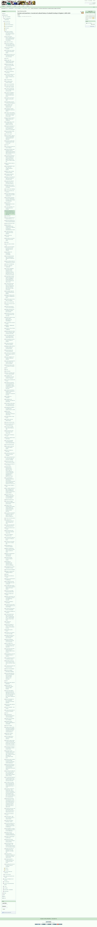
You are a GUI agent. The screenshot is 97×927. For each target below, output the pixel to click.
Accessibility (90, 0)
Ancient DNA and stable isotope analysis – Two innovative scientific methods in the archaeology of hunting (10, 845)
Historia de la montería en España (10, 576)
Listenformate (6, 891)
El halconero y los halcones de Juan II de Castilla (10, 633)
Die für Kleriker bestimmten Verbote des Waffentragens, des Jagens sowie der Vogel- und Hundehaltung (10, 199)
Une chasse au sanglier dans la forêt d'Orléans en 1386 (10, 427)
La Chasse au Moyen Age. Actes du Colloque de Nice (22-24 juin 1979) (10, 89)
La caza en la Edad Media (10, 84)
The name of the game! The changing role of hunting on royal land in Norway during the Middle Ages (10, 825)
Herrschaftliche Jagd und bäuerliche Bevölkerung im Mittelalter (10, 292)
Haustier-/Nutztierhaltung (9, 24)
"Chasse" (7, 144)
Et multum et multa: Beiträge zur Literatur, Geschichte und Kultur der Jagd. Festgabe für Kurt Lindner (10, 114)
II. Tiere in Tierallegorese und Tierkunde (8, 880)
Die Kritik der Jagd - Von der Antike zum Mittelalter (10, 300)
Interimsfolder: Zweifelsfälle (8, 889)
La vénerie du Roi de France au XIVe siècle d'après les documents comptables (10, 458)
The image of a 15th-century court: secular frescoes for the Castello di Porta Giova (10, 404)
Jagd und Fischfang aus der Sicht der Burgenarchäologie (10, 221)
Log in (3, 901)
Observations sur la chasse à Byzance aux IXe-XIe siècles (10, 239)
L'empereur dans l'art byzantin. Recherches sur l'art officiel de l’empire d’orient (10, 861)
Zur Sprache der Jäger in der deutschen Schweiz (10, 666)
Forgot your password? (7, 912)
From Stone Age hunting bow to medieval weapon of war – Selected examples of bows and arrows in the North (10, 779)
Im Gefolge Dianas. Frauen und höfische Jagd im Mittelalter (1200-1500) (10, 123)
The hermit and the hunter (10, 444)
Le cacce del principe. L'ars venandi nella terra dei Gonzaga (10, 207)
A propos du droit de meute (10, 422)
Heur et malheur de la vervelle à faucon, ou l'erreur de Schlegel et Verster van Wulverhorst (10, 645)
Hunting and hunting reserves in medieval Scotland (9, 558)
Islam (6, 367)
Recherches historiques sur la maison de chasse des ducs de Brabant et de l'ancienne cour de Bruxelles (10, 128)
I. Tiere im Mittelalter (18, 8)
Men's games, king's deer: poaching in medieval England (10, 447)
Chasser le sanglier (9, 725)
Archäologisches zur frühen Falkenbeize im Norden (10, 567)
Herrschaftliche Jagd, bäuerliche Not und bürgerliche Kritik (9, 105)
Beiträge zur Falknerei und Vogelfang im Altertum (10, 572)
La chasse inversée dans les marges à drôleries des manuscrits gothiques (10, 362)
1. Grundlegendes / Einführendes (8, 19)
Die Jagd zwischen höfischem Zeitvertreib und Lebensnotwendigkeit (10, 715)
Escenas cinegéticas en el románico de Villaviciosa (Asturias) (10, 358)
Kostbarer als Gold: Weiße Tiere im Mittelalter (10, 719)
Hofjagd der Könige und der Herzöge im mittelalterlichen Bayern (10, 296)
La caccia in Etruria (9, 79)
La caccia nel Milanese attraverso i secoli (9, 535)
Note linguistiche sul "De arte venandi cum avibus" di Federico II (10, 655)
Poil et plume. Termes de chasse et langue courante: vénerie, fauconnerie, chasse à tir (10, 662)
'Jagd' (7, 680)
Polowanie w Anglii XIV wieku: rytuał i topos (10, 438)
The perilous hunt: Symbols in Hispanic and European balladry (10, 51)
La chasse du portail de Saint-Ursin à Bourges (9, 344)
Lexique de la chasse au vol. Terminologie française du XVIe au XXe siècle (10, 55)
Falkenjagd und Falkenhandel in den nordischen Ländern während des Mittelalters (9, 563)
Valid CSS (54, 924)
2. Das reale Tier (24, 8)
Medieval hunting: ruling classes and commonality (10, 65)
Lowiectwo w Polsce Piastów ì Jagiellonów (10, 329)
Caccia (7, 369)
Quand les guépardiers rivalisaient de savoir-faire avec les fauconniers (10, 640)
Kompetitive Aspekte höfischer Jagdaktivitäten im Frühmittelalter (10, 722)
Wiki (4, 894)
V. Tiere (5, 886)
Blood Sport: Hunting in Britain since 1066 (9, 734)
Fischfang (6, 869)
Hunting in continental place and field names (10, 837)
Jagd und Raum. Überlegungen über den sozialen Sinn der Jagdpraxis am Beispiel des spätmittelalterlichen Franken (10, 227)
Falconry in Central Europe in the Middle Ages (10, 579)
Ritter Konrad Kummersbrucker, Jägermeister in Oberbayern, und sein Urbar (10, 413)
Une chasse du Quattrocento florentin (10, 380)
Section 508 (37, 924)
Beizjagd (7, 574)
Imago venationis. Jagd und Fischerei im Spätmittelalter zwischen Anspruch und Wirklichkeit (10, 137)
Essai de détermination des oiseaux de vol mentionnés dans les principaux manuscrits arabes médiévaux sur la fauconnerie (10, 676)
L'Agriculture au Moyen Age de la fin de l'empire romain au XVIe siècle (10, 142)
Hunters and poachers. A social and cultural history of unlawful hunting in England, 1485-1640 (10, 212)
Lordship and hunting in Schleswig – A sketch (9, 821)
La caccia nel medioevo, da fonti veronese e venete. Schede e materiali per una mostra (10, 76)
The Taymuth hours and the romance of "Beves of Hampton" (10, 340)
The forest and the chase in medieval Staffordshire (10, 424)
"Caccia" (7, 58)
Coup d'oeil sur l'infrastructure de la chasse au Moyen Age (10, 203)
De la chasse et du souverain (9, 236)
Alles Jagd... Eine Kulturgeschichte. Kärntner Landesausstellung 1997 (10, 61)
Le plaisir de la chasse (9, 41)
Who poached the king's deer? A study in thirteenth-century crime (10, 531)
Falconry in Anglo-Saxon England (9, 594)
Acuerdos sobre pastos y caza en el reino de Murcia (10, 307)
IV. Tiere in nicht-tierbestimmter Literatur (9, 884)
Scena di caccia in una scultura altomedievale (9, 351)
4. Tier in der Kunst (8, 874)
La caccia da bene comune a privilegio (10, 323)
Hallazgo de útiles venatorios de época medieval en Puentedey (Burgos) (10, 347)
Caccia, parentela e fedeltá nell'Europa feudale (10, 132)
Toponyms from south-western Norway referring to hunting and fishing (10, 840)
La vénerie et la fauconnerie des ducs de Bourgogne (10, 609)
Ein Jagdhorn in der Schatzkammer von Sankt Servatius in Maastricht (10, 376)
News (4, 896)
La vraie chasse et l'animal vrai (10, 245)
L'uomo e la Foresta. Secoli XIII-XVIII (10, 304)
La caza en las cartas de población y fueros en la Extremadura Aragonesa (10, 182)
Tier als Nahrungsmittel (9, 26)
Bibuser (19, 16)
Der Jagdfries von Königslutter (8, 397)
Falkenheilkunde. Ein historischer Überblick (9, 546)
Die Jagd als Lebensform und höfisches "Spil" (10, 175)
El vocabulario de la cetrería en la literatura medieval (10, 658)
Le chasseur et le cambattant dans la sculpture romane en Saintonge (10, 354)
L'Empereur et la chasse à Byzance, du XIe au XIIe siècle (10, 99)
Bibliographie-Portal (18, 3)
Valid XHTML (48, 924)
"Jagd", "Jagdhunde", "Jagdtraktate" (9, 266)
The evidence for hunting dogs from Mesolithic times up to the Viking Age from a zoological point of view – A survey (10, 785)
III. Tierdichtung (6, 881)
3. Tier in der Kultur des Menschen (8, 872)
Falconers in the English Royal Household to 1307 (10, 591)
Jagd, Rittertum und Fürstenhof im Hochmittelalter (9, 253)
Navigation (4, 11)
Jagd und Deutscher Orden (10, 223)
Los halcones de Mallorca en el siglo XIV (10, 612)
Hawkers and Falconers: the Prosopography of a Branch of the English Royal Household (10, 598)
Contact (94, 0)
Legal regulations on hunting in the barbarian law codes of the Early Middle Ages (10, 829)
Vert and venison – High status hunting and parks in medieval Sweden (10, 817)
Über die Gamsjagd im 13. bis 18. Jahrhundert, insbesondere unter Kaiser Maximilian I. (10, 701)
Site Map (86, 0)
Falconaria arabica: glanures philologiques (10, 683)
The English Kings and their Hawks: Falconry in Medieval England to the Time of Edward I (10, 587)
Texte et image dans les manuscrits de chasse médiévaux (9, 737)
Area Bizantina (8, 371)
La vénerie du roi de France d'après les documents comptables (10, 454)
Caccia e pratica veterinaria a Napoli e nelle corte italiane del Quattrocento (10, 194)
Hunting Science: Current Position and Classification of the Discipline (10, 186)
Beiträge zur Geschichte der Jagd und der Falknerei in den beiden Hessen (10, 178)
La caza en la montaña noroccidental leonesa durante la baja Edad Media (10, 441)
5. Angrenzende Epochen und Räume (9, 877)
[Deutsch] (81, 12)
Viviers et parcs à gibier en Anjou (10, 486)
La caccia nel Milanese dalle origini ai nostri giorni (10, 69)
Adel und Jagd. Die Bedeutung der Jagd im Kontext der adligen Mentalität (9, 687)
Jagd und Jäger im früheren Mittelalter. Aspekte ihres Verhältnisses (10, 119)
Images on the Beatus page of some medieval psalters (10, 373)
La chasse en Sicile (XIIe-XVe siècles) (10, 72)
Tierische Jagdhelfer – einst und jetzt (10, 708)
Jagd (29, 8)
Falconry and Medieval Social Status (9, 602)
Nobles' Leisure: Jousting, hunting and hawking (10, 172)
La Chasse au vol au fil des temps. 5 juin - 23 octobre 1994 (10, 542)
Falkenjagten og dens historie (9, 630)
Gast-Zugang (91, 24)
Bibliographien (11, 8)
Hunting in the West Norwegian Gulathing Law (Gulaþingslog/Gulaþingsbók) (10, 833)
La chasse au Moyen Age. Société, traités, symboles (10, 86)
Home (7, 8)
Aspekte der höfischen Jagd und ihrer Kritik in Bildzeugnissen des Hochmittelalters (10, 319)
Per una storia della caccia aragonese (10, 191)
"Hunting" (7, 242)
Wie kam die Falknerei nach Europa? (10, 528)
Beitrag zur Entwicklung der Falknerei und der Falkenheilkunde (10, 554)
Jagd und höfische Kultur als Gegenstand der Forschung (10, 262)
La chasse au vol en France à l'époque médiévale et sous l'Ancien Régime (10, 605)
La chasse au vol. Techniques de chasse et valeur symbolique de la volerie (10, 521)
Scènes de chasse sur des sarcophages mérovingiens (10, 366)
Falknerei (6, 868)
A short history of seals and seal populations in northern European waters (10, 747)
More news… (92, 26)
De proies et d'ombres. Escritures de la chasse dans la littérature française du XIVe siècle (10, 33)
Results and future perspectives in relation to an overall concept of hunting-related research (10, 855)
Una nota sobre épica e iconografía (9, 48)
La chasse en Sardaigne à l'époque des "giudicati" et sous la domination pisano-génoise (10, 94)
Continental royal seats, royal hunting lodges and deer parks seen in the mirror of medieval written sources (10, 810)
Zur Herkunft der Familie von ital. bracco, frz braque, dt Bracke (10, 538)
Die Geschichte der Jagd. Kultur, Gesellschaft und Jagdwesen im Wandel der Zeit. (10, 258)
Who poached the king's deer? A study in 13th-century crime (9, 431)
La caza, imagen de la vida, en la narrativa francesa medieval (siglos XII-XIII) (10, 336)
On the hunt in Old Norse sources (10, 814)
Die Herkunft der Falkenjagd (10, 569)
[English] (83, 12)
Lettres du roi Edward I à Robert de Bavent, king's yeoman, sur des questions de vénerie (10, 626)
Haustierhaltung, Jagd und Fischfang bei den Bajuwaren (10, 102)
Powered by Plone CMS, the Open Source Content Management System (48, 921)
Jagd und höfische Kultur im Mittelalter (10, 164)
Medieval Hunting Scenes (10, 499)
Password (4, 906)
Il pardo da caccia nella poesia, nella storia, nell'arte (10, 462)
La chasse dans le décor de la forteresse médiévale (10, 711)
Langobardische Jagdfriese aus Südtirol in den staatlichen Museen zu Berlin (10, 408)
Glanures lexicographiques (10, 668)
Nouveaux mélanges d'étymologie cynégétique (10, 671)
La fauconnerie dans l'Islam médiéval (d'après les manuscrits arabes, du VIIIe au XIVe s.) (10, 650)
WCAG (43, 924)
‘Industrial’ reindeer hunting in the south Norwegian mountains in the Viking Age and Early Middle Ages (10, 761)
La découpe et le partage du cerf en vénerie (10, 465)
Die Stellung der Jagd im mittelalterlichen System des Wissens (10, 109)
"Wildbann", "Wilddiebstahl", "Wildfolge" (10, 326)
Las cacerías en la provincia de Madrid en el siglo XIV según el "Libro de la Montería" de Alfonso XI (10, 514)
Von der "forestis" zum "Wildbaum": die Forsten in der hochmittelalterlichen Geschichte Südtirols (10, 496)
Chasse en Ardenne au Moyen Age (9, 451)
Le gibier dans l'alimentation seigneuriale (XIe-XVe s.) (10, 526)
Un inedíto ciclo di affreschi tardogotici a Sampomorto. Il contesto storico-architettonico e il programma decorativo (10, 392)
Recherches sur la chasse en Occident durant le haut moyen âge (10, 314)
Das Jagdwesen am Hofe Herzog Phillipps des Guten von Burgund (10, 582)
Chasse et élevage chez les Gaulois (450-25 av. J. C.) (10, 218)
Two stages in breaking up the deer (10, 435)
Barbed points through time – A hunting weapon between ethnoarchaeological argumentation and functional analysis (10, 767)
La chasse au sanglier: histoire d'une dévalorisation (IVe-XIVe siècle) (10, 502)
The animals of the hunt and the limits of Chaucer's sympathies (10, 865)
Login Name (4, 903)
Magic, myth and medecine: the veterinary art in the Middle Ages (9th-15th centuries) (10, 248)
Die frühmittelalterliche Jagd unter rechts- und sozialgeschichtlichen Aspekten (10, 168)
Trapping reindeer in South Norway (10, 417)
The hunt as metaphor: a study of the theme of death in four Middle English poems (10, 44)
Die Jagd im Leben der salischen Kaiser (9, 420)
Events (4, 898)
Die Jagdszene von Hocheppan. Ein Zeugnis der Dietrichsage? (10, 400)
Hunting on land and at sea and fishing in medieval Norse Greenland (10, 310)
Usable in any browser (59, 924)
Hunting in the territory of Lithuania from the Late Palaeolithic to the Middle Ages (10, 850)
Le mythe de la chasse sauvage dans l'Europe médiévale (9, 232)
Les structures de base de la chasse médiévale (10, 147)
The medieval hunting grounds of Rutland (9, 82)
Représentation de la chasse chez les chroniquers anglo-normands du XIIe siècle (10, 332)
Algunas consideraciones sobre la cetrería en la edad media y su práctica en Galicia (10, 550)
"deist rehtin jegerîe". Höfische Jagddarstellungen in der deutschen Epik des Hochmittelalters (10, 38)
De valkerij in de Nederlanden (8, 622)
